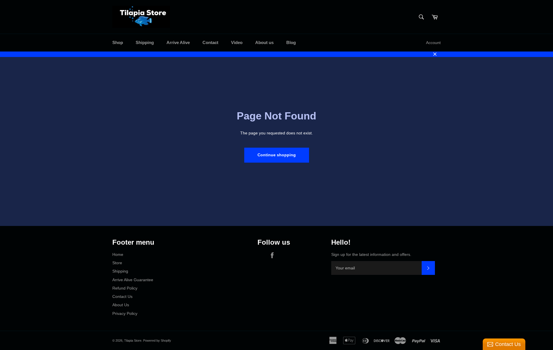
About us (264, 42)
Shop (117, 42)
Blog (291, 42)
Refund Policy (124, 288)
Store (117, 262)
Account (433, 42)
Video (237, 42)
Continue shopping (276, 155)
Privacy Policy (124, 313)
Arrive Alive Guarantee (132, 279)
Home (117, 254)
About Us (120, 305)
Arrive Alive (178, 42)
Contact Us (122, 296)
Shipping (145, 42)
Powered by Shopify (157, 340)
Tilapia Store (132, 340)
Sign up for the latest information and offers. (371, 254)
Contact (210, 42)
